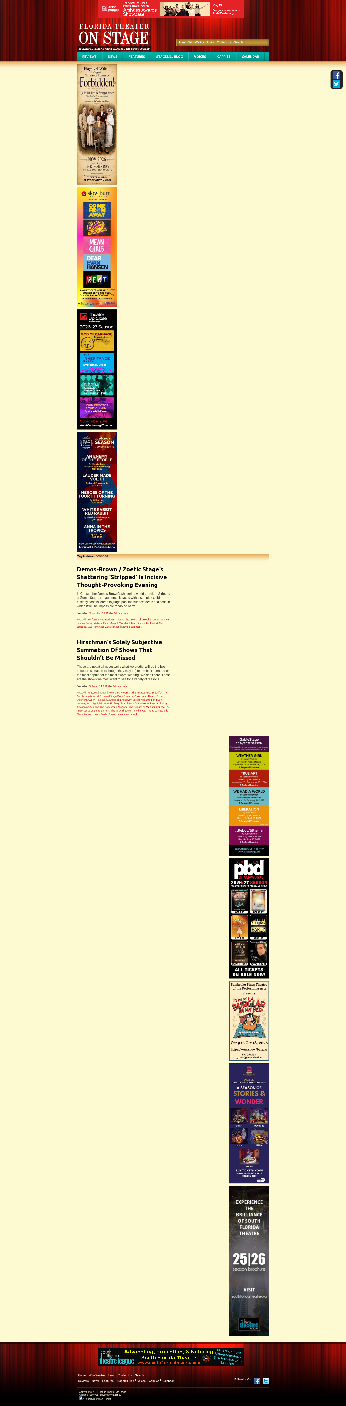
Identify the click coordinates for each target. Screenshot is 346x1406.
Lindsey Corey (84, 623)
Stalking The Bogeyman (103, 707)
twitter (266, 1381)
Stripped (81, 626)
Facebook (257, 1381)
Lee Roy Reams (141, 699)
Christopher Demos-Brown (154, 619)
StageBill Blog (169, 56)
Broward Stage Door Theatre (116, 696)
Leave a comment (131, 626)
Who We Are (196, 42)
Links (210, 42)
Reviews (89, 56)
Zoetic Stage (112, 626)
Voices (200, 56)
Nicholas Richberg (109, 703)
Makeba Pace (101, 623)
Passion (154, 703)
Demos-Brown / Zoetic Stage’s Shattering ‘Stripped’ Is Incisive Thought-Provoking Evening (122, 577)
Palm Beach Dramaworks (135, 703)
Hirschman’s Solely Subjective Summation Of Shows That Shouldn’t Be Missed (119, 650)
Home (181, 42)
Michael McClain (155, 623)
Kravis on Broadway (120, 699)
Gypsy (91, 699)
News (112, 56)
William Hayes (92, 714)
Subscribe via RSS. (110, 1394)
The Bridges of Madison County (146, 707)
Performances (96, 619)
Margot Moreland (120, 623)
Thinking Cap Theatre (144, 710)
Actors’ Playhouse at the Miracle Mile (129, 692)
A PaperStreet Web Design (97, 1399)
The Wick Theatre (121, 710)
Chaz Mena (131, 619)
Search (238, 42)
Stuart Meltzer (96, 626)
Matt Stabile (138, 623)
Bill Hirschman (121, 613)
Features (137, 56)
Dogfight (82, 699)
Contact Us (224, 42)
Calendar (250, 56)
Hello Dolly (102, 699)
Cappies (224, 56)
